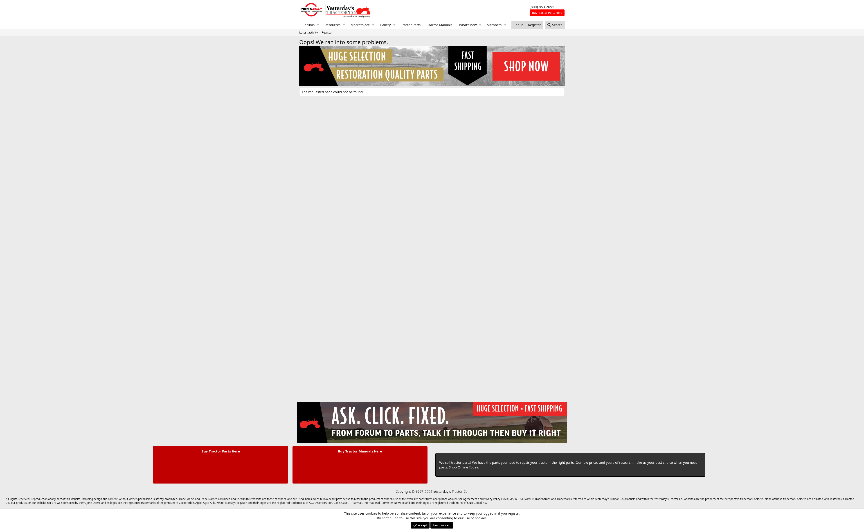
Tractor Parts (411, 24)
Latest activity (308, 32)
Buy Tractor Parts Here (220, 451)
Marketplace (360, 24)
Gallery (385, 24)
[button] (318, 25)
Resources (332, 24)
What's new (468, 24)
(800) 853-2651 (542, 6)
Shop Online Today (463, 467)
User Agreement (466, 499)
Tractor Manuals (439, 24)
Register (327, 32)
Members (494, 24)
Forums (309, 24)
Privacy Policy (491, 499)
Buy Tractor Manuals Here (360, 451)
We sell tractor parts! (455, 462)
